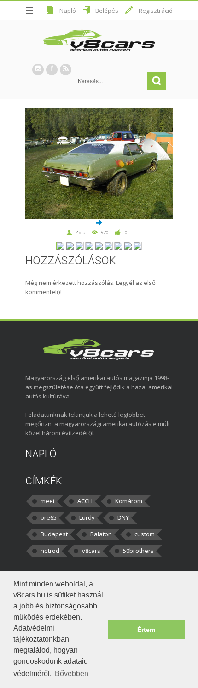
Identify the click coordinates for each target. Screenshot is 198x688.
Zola (80, 232)
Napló (67, 10)
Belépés (106, 10)
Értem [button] (146, 629)
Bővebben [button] (71, 673)
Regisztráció (156, 10)
